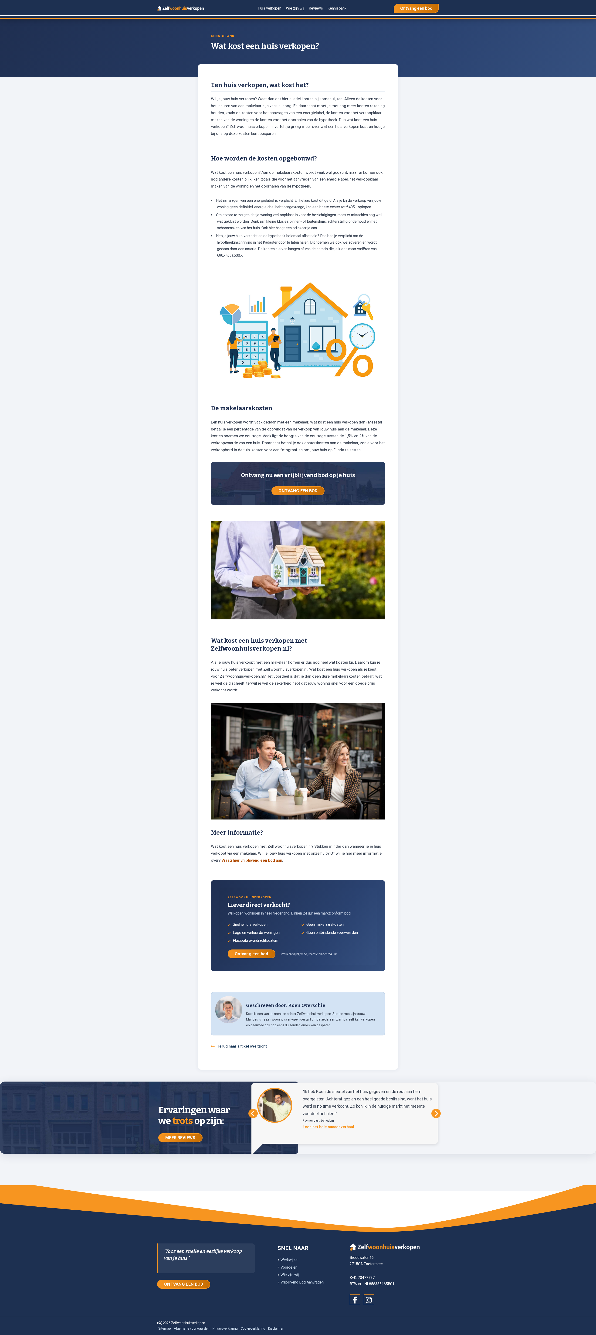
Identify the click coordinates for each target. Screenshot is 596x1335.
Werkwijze (289, 1260)
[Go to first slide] (436, 1113)
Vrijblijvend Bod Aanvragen (302, 1282)
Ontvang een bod (251, 953)
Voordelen (289, 1267)
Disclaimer (276, 1328)
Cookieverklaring (253, 1328)
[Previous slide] (253, 1113)
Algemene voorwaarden (192, 1328)
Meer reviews (180, 1137)
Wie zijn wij (290, 1275)
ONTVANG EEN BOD (298, 490)
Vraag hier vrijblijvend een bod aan (251, 860)
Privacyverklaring (225, 1328)
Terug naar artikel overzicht (242, 1046)
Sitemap (164, 1328)
